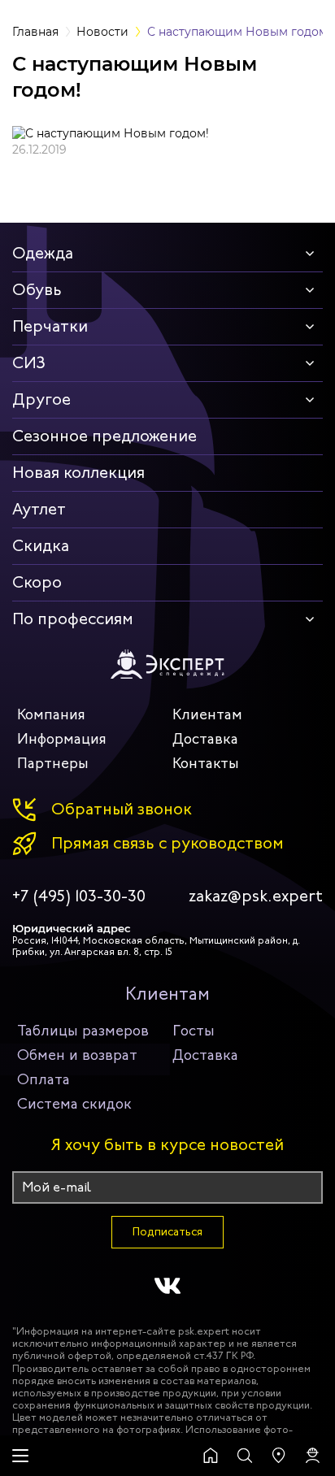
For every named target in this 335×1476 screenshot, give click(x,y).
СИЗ (29, 363)
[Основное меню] (20, 1456)
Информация (62, 739)
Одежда (42, 253)
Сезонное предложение (104, 436)
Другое (41, 399)
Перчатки (50, 326)
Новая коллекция (78, 473)
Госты (193, 1030)
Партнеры (53, 763)
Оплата (43, 1079)
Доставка (205, 739)
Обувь (37, 290)
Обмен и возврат (77, 1055)
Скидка (40, 546)
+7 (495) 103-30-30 (79, 896)
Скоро (37, 582)
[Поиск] (245, 1455)
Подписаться (167, 1231)
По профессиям (72, 619)
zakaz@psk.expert (256, 896)
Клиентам (207, 714)
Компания (51, 714)
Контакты (205, 763)
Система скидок (74, 1104)
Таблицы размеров (83, 1030)
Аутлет (39, 509)
